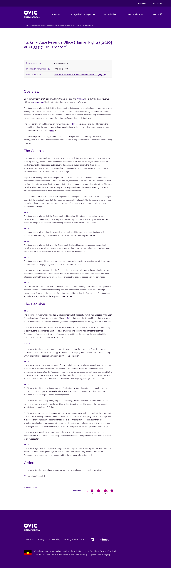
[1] (25, 475)
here (52, 130)
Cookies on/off (156, 3)
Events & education (135, 14)
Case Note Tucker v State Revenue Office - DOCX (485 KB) (80, 74)
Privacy (41, 539)
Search (156, 14)
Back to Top (160, 561)
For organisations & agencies (82, 14)
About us (56, 14)
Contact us (142, 3)
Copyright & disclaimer (74, 539)
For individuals (110, 14)
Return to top (31, 487)
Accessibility (54, 539)
